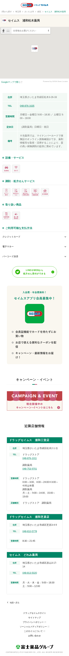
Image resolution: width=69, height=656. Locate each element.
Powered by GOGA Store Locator (55, 81)
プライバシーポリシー (34, 622)
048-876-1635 (27, 105)
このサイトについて (34, 631)
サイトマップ (34, 617)
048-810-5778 (29, 531)
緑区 (39, 12)
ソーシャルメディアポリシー (34, 626)
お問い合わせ (34, 635)
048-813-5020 (29, 572)
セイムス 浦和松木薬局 (55, 12)
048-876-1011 (29, 458)
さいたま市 (29, 12)
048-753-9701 (29, 468)
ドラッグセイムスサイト (34, 613)
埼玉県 (18, 12)
